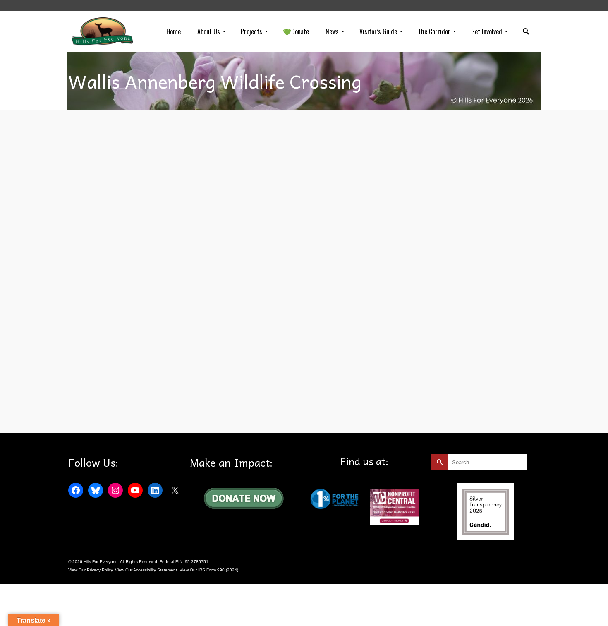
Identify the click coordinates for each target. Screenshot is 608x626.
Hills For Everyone (228, 244)
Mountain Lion (173, 414)
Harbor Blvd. (196, 244)
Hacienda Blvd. (167, 244)
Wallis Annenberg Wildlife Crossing (330, 244)
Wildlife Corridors (381, 244)
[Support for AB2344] (136, 336)
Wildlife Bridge (270, 414)
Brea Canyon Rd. (106, 244)
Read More (370, 222)
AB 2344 (98, 414)
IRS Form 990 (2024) (218, 570)
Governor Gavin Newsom (133, 414)
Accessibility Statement (155, 570)
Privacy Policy (100, 570)
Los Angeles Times (265, 244)
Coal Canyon (138, 244)
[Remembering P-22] (136, 174)
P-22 (290, 244)
